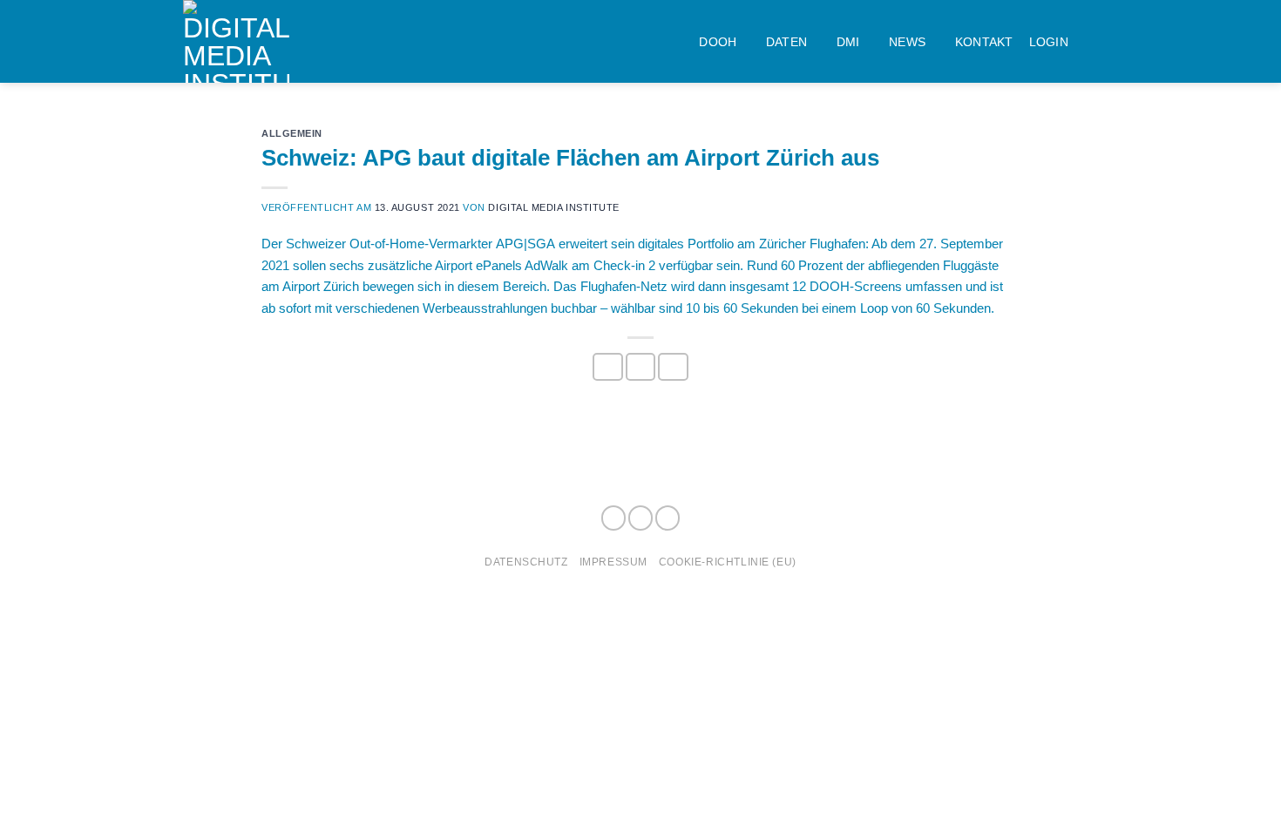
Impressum (613, 561)
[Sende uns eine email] (667, 518)
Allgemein (291, 133)
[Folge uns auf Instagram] (640, 518)
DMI (848, 42)
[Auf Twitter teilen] (640, 367)
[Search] (1091, 41)
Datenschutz (526, 561)
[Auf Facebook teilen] (607, 367)
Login (1048, 42)
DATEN (786, 42)
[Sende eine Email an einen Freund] (673, 367)
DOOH (717, 42)
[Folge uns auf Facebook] (613, 518)
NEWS (907, 42)
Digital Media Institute (553, 207)
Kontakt (984, 42)
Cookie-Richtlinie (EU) (727, 561)
